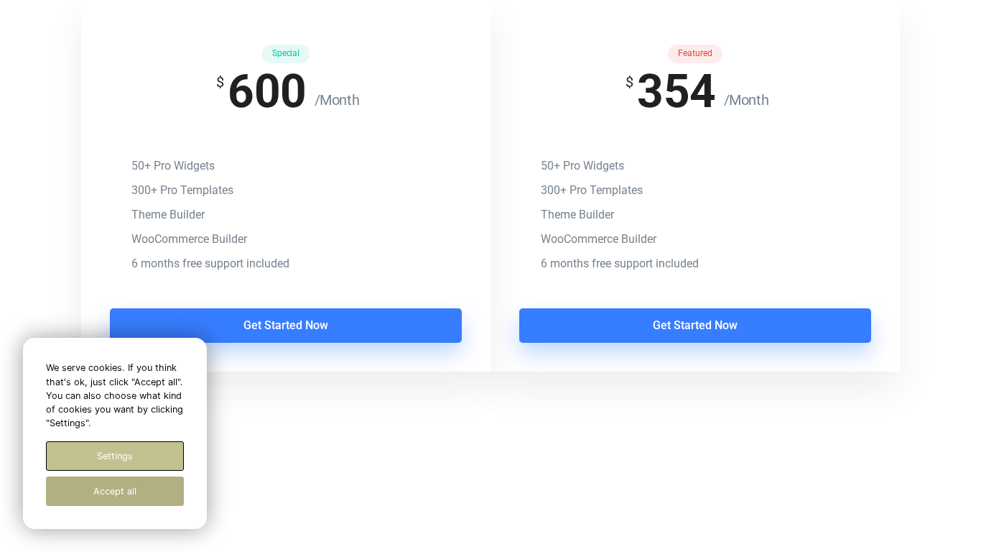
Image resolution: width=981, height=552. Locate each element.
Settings (115, 456)
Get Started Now (285, 325)
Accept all (114, 491)
